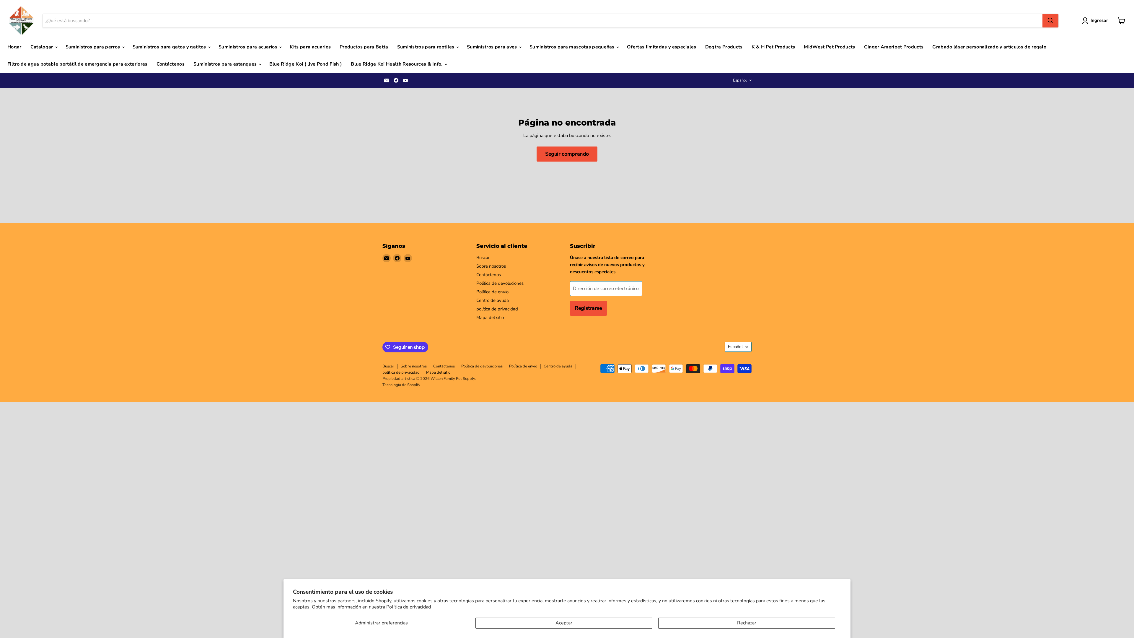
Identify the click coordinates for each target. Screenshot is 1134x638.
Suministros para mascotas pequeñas (572, 47)
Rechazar (746, 623)
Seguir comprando (567, 153)
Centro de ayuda (492, 300)
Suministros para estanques (225, 64)
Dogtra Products (724, 47)
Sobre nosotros (491, 266)
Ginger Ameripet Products (894, 47)
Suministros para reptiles (426, 47)
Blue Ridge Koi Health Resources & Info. (397, 64)
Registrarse (588, 308)
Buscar (483, 258)
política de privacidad (497, 309)
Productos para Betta (364, 47)
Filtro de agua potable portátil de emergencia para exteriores (77, 64)
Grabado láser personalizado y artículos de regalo (989, 47)
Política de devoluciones (500, 283)
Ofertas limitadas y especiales (661, 47)
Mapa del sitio (490, 317)
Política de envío (492, 292)
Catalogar (42, 47)
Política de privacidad (408, 607)
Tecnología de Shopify (401, 385)
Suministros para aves (492, 47)
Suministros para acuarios (248, 47)
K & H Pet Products (773, 47)
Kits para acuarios (310, 47)
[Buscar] (1050, 20)
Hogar (14, 47)
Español (740, 80)
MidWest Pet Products (829, 47)
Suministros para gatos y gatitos (170, 47)
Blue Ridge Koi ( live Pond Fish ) (305, 64)
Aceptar (563, 623)
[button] (1096, 20)
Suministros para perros (93, 47)
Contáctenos (171, 64)
